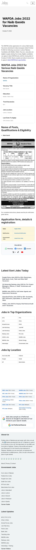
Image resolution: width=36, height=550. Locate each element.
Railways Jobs (5, 540)
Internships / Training (7, 546)
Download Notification (20, 233)
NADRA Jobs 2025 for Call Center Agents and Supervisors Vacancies (16, 292)
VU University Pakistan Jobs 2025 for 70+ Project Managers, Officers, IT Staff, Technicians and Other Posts (17, 286)
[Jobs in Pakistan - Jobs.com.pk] (4, 3)
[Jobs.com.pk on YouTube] (22, 252)
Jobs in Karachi (5, 496)
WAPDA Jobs (5, 340)
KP (3, 362)
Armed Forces (5, 324)
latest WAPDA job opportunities (17, 60)
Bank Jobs (4, 531)
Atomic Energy (22, 340)
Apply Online (17, 228)
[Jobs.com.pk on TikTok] (18, 252)
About (3, 463)
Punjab (4, 359)
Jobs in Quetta (5, 501)
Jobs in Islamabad (6, 490)
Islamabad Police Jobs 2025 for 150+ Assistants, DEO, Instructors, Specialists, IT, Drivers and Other (17, 298)
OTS (3, 321)
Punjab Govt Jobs (6, 479)
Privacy (8, 463)
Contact (13, 463)
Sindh (20, 359)
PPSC (20, 324)
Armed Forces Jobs (7, 523)
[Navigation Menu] (33, 3)
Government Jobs (23, 343)
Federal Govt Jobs (6, 476)
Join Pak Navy (6, 330)
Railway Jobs (5, 333)
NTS (3, 317)
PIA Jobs (21, 333)
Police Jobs (22, 330)
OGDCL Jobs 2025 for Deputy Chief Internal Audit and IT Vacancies (17, 304)
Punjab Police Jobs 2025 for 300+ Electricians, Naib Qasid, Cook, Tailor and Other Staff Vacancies (17, 279)
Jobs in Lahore (5, 493)
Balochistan (22, 362)
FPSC (20, 321)
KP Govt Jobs (5, 484)
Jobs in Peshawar (6, 498)
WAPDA (5, 80)
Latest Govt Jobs (18, 238)
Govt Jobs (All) (6, 355)
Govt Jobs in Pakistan (7, 473)
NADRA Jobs (22, 337)
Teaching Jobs (5, 534)
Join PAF (21, 327)
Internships (5, 343)
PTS (20, 317)
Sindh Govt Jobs (6, 481)
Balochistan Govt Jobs (7, 487)
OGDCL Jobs (5, 337)
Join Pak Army (6, 327)
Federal (21, 355)
